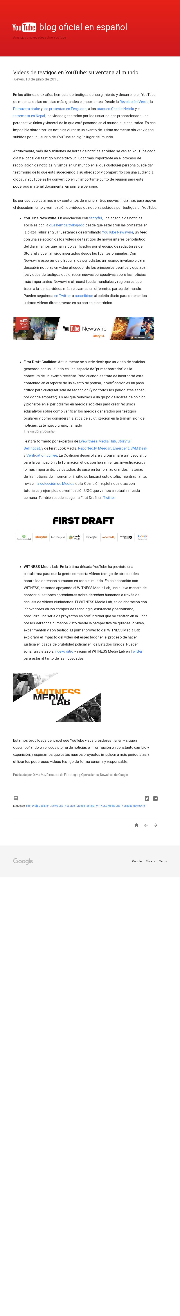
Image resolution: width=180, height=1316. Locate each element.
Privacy (150, 861)
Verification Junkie (41, 455)
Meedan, (105, 448)
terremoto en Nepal (29, 116)
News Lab (57, 805)
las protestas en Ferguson (64, 108)
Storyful (124, 441)
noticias (70, 805)
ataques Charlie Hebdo (115, 108)
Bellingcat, (32, 448)
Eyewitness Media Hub (97, 441)
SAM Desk (138, 448)
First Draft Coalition (38, 805)
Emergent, (121, 448)
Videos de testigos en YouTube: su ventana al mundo (75, 72)
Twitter (109, 497)
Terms (163, 861)
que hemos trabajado (67, 225)
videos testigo (86, 805)
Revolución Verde (134, 101)
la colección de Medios (55, 483)
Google (137, 861)
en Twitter (62, 295)
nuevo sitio (64, 651)
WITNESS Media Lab (108, 805)
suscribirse (84, 295)
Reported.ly (87, 448)
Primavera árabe (26, 108)
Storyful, (96, 218)
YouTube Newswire (117, 232)
